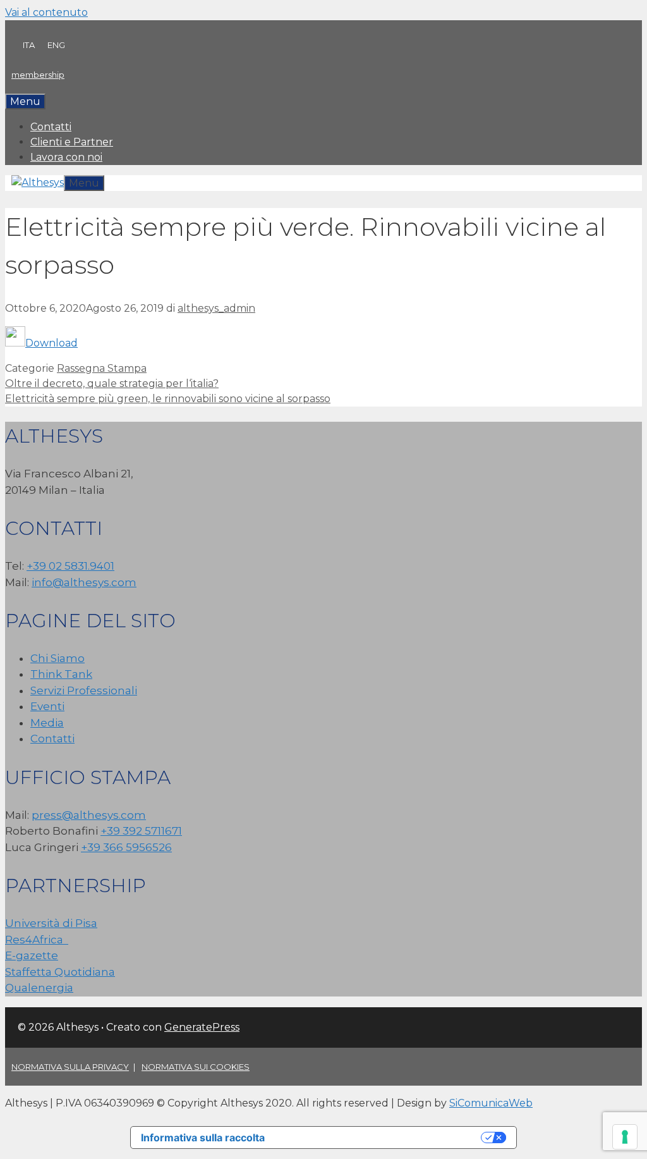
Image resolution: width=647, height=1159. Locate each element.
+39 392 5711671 (141, 831)
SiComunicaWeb (491, 1103)
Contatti (50, 127)
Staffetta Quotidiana (60, 972)
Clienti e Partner (71, 142)
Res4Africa (36, 939)
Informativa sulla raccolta (203, 1137)
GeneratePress (201, 1027)
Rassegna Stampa (102, 368)
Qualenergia (39, 987)
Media (47, 722)
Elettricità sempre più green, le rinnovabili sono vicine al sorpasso (167, 399)
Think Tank (61, 674)
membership (37, 75)
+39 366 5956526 (126, 847)
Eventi (47, 706)
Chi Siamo (57, 658)
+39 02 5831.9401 (70, 566)
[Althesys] (37, 182)
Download (51, 343)
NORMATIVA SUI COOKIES (196, 1067)
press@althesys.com (89, 815)
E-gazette (31, 955)
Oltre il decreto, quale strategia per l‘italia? (112, 383)
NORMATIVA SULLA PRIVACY (70, 1067)
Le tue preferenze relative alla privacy (379, 1137)
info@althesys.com (84, 582)
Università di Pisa (51, 923)
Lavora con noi (66, 157)
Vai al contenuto (46, 12)
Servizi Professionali (83, 690)
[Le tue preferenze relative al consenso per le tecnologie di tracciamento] (625, 1137)
